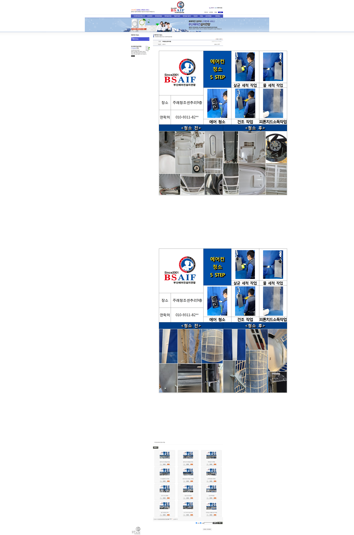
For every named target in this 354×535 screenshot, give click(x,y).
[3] (160, 519)
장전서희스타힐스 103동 (188, 478)
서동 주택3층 (211, 495)
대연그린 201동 (188, 495)
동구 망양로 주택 (164, 512)
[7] (165, 519)
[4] (161, 519)
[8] (166, 519)
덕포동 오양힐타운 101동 (211, 512)
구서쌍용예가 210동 (164, 478)
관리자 (163, 44)
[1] (158, 519)
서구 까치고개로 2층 (188, 512)
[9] (167, 519)
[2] (159, 519)
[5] (162, 519)
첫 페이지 (156, 519)
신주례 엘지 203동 (211, 478)
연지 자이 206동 (164, 495)
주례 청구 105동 (211, 462)
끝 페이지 (175, 519)
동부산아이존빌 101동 (165, 462)
